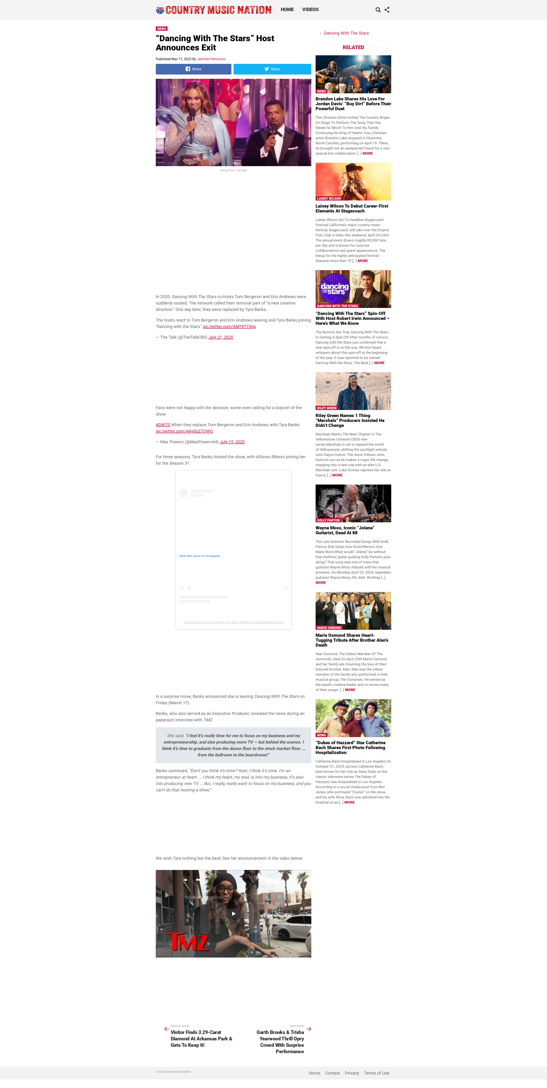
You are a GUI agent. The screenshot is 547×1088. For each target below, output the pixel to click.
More (368, 153)
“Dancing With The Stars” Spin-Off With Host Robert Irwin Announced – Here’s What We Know (353, 318)
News (161, 29)
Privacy (352, 1073)
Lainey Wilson (329, 199)
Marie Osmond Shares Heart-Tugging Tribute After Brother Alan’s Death (352, 640)
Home (287, 9)
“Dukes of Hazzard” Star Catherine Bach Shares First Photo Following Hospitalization (350, 747)
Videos (310, 9)
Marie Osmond (329, 628)
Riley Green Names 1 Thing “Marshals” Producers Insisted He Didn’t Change (350, 420)
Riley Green (327, 408)
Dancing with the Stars (337, 306)
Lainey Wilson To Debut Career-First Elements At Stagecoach (352, 209)
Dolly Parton (328, 520)
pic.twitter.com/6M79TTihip (229, 326)
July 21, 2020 (221, 337)
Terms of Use (376, 1073)
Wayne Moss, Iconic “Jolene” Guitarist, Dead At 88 (345, 530)
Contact (332, 1073)
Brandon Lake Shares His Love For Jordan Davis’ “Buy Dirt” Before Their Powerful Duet (353, 103)
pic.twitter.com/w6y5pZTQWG (184, 431)
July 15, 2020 (232, 441)
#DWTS (163, 424)
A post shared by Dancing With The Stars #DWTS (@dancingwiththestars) (233, 622)
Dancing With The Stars (346, 33)
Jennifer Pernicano (211, 59)
